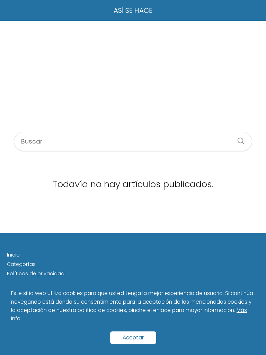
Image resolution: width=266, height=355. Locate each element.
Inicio (13, 254)
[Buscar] (238, 139)
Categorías (21, 264)
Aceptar (133, 337)
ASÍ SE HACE (133, 10)
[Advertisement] (133, 76)
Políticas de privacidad (35, 273)
